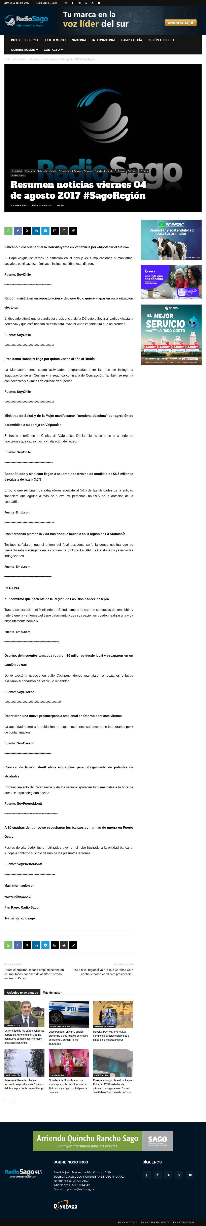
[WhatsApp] (8, 231)
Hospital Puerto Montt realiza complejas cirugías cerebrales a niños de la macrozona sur (111, 1035)
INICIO (15, 40)
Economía (30, 171)
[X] (92, 3)
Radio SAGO (21, 205)
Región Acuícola (161, 40)
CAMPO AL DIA (13, 1025)
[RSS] (86, 3)
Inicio (7, 59)
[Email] (55, 231)
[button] (66, 2)
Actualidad (20, 59)
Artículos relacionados (22, 992)
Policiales (132, 171)
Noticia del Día (13, 1075)
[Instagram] (79, 3)
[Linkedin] (36, 231)
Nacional (79, 40)
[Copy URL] (73, 231)
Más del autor (52, 992)
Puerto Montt (54, 40)
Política (144, 171)
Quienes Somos (23, 50)
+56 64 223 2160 (78, 1181)
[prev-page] (6, 1100)
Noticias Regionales (104, 171)
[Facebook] (72, 3)
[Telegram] (45, 231)
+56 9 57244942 (79, 1185)
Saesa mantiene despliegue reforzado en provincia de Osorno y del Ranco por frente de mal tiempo (24, 1084)
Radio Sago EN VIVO (46, 2)
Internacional (104, 40)
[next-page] (13, 1100)
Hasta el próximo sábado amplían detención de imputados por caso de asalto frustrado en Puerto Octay (34, 974)
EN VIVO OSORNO (127, 1222)
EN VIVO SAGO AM (183, 1222)
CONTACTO (52, 50)
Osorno (31, 40)
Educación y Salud (47, 171)
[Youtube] (99, 3)
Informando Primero (82, 171)
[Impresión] (64, 231)
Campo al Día (131, 40)
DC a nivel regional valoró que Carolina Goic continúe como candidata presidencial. (103, 972)
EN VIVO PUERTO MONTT (155, 1222)
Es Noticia (64, 171)
